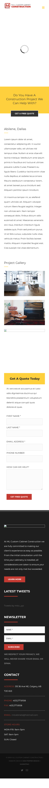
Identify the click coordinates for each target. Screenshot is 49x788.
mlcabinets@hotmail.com (25, 715)
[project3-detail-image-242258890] (24, 302)
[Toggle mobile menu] (43, 7)
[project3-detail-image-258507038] (24, 331)
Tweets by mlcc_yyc (14, 605)
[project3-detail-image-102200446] (24, 273)
